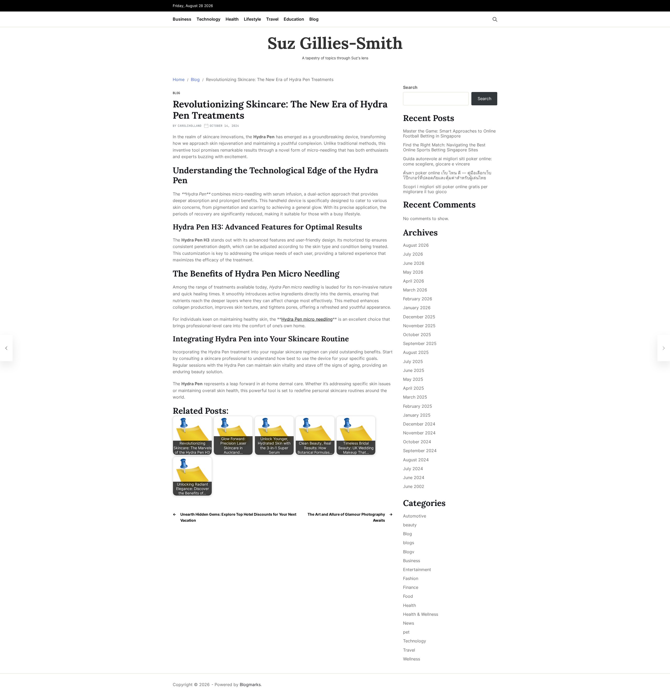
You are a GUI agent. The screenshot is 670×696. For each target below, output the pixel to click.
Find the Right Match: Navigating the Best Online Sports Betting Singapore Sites (444, 147)
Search (410, 87)
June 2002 (413, 486)
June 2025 (413, 370)
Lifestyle (252, 19)
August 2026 (416, 245)
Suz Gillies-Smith (335, 43)
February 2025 (417, 406)
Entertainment (417, 569)
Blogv (408, 551)
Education (294, 19)
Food (408, 596)
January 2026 (417, 307)
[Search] (495, 19)
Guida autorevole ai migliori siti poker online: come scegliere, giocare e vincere (447, 161)
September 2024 (420, 450)
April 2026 (413, 281)
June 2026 (413, 263)
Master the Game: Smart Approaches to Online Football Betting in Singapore (449, 134)
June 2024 (413, 477)
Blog (314, 19)
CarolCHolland (190, 126)
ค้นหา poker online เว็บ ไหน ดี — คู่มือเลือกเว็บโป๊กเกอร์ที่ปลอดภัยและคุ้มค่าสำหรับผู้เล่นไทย (447, 175)
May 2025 (413, 379)
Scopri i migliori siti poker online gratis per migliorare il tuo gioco (445, 189)
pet (406, 632)
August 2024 (416, 459)
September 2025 (420, 343)
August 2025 (416, 352)
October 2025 (417, 334)
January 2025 (417, 415)
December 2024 (419, 424)
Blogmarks (250, 684)
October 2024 (417, 441)
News (408, 623)
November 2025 (419, 325)
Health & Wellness (420, 614)
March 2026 (415, 289)
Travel (272, 19)
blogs (408, 542)
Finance (410, 587)
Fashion (410, 578)
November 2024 (419, 432)
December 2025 (419, 316)
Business (182, 19)
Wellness (411, 659)
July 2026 (413, 254)
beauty (410, 524)
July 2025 (413, 361)
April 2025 (413, 388)
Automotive (414, 516)
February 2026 (417, 298)
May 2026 (413, 272)
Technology (208, 19)
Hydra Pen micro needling (307, 319)
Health (232, 19)
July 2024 (413, 468)
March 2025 (415, 397)
